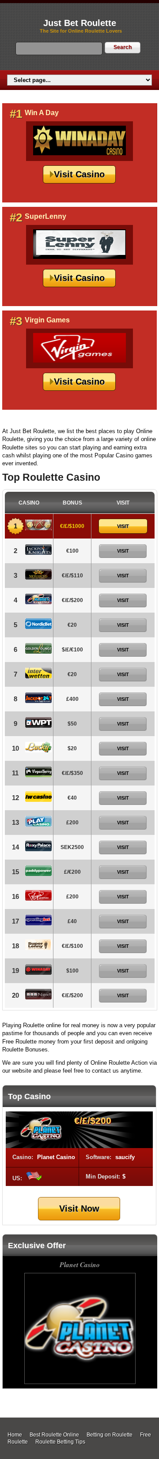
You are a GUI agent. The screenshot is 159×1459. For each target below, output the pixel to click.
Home (15, 1435)
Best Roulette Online (54, 1435)
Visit (123, 526)
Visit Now (79, 1208)
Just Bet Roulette (79, 23)
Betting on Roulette (109, 1435)
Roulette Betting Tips (60, 1442)
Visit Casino (79, 174)
